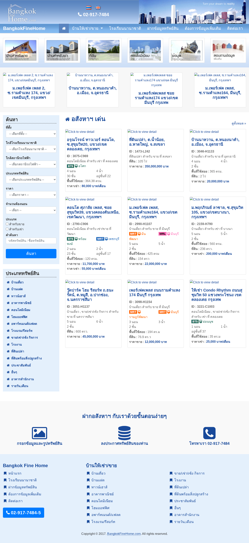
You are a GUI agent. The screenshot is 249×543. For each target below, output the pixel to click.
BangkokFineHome (24, 28)
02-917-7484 (95, 14)
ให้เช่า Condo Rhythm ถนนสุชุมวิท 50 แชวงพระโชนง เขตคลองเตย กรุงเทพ (216, 295)
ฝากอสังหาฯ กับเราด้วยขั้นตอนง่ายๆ (124, 416)
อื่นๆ (13, 372)
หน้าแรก (13, 473)
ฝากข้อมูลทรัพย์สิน (163, 28)
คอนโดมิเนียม (20, 310)
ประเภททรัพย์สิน (17, 173)
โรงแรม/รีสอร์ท (21, 330)
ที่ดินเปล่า (17, 351)
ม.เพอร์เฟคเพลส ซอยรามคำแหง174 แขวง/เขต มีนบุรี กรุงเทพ (156, 98)
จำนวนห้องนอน (16, 204)
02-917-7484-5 (25, 512)
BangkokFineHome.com (124, 533)
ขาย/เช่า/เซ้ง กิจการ (24, 337)
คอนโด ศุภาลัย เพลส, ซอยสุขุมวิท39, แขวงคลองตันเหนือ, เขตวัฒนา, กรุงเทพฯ (93, 212)
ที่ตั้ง (8, 127)
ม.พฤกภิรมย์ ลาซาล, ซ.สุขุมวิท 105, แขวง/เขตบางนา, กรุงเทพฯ (217, 212)
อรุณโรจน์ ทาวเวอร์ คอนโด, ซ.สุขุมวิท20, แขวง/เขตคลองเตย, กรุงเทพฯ (91, 144)
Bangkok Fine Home (25, 465)
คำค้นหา (12, 235)
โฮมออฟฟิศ (18, 317)
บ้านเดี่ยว (17, 282)
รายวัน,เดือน (19, 386)
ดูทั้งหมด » (239, 123)
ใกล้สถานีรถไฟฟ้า (18, 158)
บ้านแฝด (16, 289)
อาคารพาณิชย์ (20, 303)
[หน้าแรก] (64, 28)
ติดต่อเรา (235, 28)
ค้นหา (31, 253)
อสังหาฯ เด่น (87, 118)
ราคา (9, 188)
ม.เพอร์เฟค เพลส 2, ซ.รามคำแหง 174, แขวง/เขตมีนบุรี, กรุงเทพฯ (29, 93)
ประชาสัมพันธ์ (20, 365)
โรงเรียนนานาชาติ (125, 28)
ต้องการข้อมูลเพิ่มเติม (203, 28)
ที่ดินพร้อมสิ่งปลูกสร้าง (26, 358)
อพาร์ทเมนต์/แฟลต (23, 323)
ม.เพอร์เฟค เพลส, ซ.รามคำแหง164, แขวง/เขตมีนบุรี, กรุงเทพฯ (153, 212)
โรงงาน (16, 344)
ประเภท (11, 219)
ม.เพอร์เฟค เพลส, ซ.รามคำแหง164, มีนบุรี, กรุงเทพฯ (220, 93)
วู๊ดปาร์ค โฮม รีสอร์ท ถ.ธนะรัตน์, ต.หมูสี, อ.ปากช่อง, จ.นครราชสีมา (90, 295)
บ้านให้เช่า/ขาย (86, 28)
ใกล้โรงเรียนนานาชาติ (21, 143)
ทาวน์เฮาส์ (18, 296)
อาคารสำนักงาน (22, 379)
